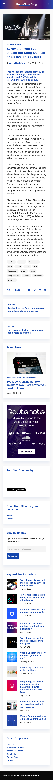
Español (10, 515)
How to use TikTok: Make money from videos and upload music (32, 597)
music (23, 271)
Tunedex (11, 760)
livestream (12, 271)
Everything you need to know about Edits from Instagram (32, 641)
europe (22, 262)
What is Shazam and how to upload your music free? (32, 655)
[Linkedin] (40, 290)
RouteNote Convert (15, 747)
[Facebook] (29, 290)
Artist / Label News (14, 44)
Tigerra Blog (12, 757)
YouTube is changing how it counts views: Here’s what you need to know (26, 385)
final (10, 266)
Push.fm (10, 744)
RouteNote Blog (26, 4)
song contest (13, 275)
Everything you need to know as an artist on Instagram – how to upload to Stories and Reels (32, 686)
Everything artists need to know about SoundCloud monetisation (33, 583)
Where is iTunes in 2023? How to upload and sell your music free (32, 704)
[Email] (45, 290)
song (33, 271)
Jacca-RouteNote (17, 63)
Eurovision (33, 262)
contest (11, 262)
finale (18, 266)
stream (26, 275)
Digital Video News (29, 378)
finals (27, 266)
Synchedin (11, 754)
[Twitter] (34, 290)
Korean (10, 519)
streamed (38, 275)
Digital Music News (14, 378)
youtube (11, 280)
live (35, 266)
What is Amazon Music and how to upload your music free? (32, 626)
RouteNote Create (15, 751)
